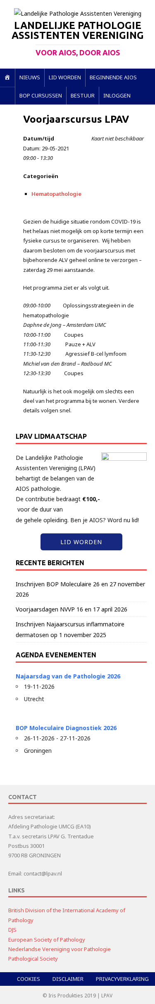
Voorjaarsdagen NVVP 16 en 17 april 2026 (71, 609)
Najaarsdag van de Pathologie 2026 (68, 676)
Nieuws (29, 77)
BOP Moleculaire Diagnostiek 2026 (66, 728)
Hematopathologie (56, 193)
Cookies (28, 979)
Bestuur (83, 95)
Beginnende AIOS (113, 77)
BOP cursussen (40, 95)
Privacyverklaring (122, 979)
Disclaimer (67, 979)
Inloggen (117, 95)
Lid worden (65, 77)
